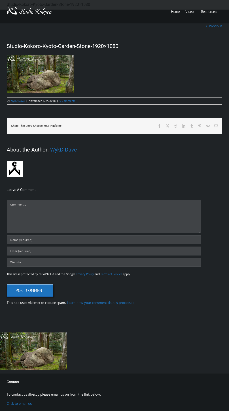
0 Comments (67, 101)
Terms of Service (111, 274)
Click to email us (19, 403)
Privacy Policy (85, 274)
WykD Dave (18, 101)
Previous (215, 26)
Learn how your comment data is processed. (101, 302)
